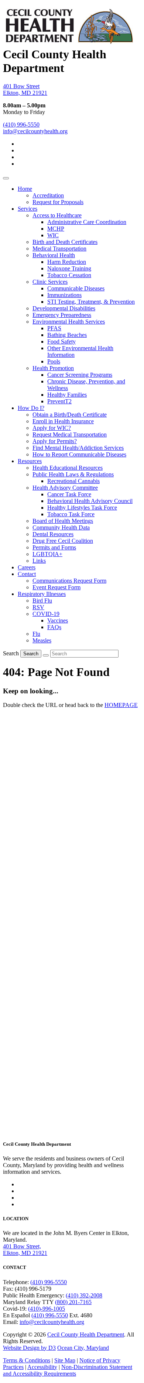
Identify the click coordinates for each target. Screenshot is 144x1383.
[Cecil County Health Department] (69, 40)
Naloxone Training (69, 268)
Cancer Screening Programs (79, 375)
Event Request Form (56, 587)
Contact (27, 574)
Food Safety (61, 341)
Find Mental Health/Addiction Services (78, 448)
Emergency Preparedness (61, 315)
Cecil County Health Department (85, 1334)
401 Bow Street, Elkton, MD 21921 (25, 1249)
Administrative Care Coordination (86, 222)
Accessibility (42, 1367)
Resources (30, 461)
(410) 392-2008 (84, 1295)
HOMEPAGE (121, 705)
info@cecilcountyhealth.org (35, 131)
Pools (53, 361)
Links (39, 561)
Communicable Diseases (75, 288)
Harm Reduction (66, 262)
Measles (41, 640)
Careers (26, 567)
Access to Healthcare (57, 215)
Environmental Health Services (68, 321)
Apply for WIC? (51, 428)
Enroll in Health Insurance (63, 421)
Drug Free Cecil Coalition (62, 541)
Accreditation (48, 195)
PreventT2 (59, 401)
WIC (53, 235)
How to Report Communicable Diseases (79, 454)
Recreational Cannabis (73, 481)
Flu (36, 634)
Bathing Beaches (67, 335)
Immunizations (64, 295)
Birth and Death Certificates (64, 242)
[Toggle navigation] (6, 178)
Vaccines (57, 620)
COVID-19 (45, 614)
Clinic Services (50, 282)
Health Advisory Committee (65, 487)
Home (25, 189)
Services (27, 209)
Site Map (64, 1360)
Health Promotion (53, 368)
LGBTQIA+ (47, 554)
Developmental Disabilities (63, 308)
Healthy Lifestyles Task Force (82, 507)
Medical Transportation (59, 248)
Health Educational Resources (67, 468)
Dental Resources (52, 534)
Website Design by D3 (29, 1348)
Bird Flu (42, 600)
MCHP (55, 228)
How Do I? (31, 408)
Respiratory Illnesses (42, 594)
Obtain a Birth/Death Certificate (69, 414)
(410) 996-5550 (21, 124)
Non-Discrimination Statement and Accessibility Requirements (67, 1370)
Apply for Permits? (54, 441)
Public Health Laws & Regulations (73, 474)
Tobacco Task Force (71, 514)
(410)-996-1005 (46, 1309)
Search (11, 653)
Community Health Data (61, 527)
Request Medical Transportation (69, 434)
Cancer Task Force (69, 494)
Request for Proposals (57, 202)
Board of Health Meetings (62, 521)
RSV (38, 607)
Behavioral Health (53, 255)
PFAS (54, 328)
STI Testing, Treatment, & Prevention (91, 302)
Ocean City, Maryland (83, 1348)
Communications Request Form (69, 580)
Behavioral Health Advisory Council (90, 501)
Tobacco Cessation (69, 275)
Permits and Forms (54, 547)
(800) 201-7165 (73, 1302)
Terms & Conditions (26, 1360)
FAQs (54, 627)
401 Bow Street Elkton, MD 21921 (25, 89)
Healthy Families (67, 395)
